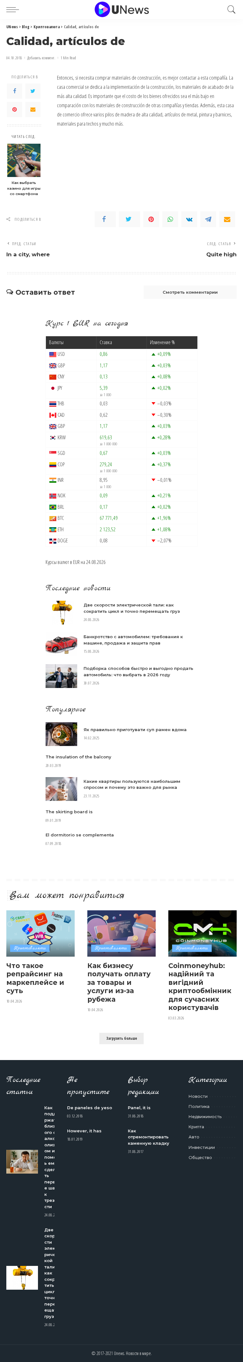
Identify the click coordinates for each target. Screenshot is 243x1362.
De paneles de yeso (89, 1107)
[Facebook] (14, 91)
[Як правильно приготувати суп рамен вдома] (61, 734)
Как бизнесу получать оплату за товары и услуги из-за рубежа (119, 982)
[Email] (32, 109)
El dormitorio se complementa (80, 834)
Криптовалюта (30, 948)
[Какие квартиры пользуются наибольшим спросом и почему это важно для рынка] (61, 789)
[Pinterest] (14, 109)
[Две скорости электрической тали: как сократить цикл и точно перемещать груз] (61, 613)
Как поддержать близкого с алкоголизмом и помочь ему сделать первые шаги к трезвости (52, 1157)
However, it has (84, 1130)
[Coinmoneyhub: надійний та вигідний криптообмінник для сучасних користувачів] (202, 933)
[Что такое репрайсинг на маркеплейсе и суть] (40, 933)
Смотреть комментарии (190, 292)
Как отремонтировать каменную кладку (148, 1137)
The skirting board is (69, 811)
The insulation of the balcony (78, 756)
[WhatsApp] (170, 219)
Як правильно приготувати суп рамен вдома (135, 729)
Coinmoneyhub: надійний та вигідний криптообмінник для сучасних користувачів (199, 986)
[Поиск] (230, 9)
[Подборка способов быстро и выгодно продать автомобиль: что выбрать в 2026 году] (61, 676)
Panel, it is (139, 1107)
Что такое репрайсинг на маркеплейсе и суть (35, 978)
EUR (76, 562)
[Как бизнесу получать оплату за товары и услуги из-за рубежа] (121, 933)
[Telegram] (208, 219)
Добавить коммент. (41, 58)
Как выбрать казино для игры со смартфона (23, 188)
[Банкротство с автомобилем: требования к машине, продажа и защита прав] (61, 644)
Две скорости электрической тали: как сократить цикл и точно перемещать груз (51, 1273)
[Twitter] (32, 91)
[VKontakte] (189, 219)
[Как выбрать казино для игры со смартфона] (23, 160)
